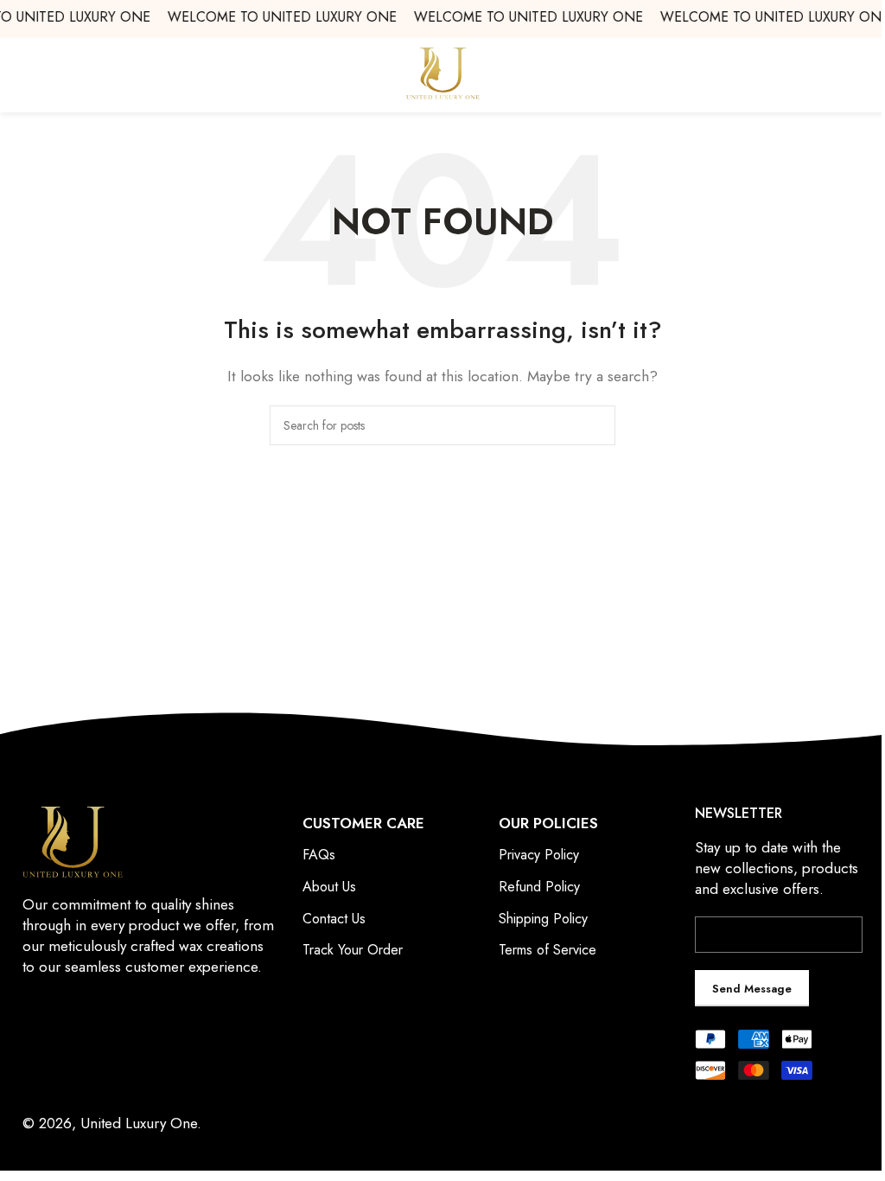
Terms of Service (547, 950)
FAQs (318, 855)
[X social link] (55, 1050)
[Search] (595, 425)
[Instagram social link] (76, 1050)
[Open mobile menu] (865, 73)
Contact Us (334, 919)
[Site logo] (443, 72)
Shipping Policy (543, 919)
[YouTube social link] (99, 1050)
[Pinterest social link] (120, 1050)
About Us (329, 887)
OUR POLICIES (548, 823)
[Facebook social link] (33, 1050)
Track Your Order (352, 950)
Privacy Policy (539, 855)
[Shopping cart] (19, 73)
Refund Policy (539, 887)
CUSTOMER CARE (363, 823)
